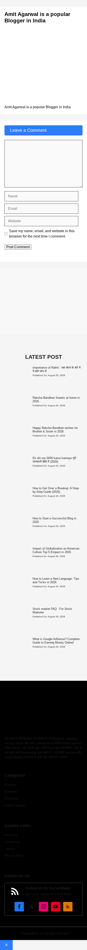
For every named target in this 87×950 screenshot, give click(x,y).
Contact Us (12, 842)
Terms (10, 848)
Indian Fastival (14, 805)
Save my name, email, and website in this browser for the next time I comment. (42, 233)
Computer (11, 798)
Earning (9, 784)
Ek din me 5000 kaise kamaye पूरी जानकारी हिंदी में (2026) (54, 459)
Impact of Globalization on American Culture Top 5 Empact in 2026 (56, 550)
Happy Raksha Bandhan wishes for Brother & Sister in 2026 (55, 429)
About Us (10, 835)
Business (10, 791)
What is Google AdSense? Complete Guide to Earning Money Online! (56, 640)
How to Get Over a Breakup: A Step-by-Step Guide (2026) (56, 490)
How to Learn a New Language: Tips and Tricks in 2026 (56, 580)
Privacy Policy (14, 855)
